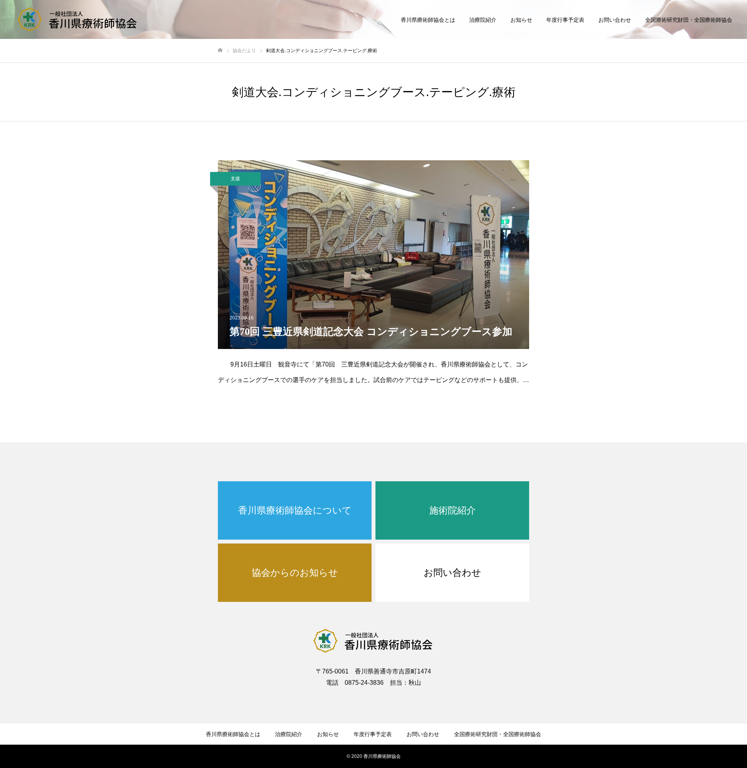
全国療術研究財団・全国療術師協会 (688, 20)
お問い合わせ (614, 20)
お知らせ (521, 20)
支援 (235, 178)
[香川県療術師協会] (78, 19)
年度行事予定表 (565, 20)
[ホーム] (220, 50)
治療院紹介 (482, 20)
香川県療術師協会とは (428, 20)
